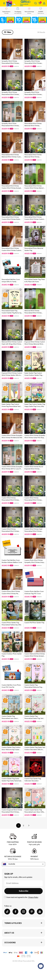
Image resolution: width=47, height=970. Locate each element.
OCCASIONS (10, 942)
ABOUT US (9, 933)
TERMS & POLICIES (13, 923)
